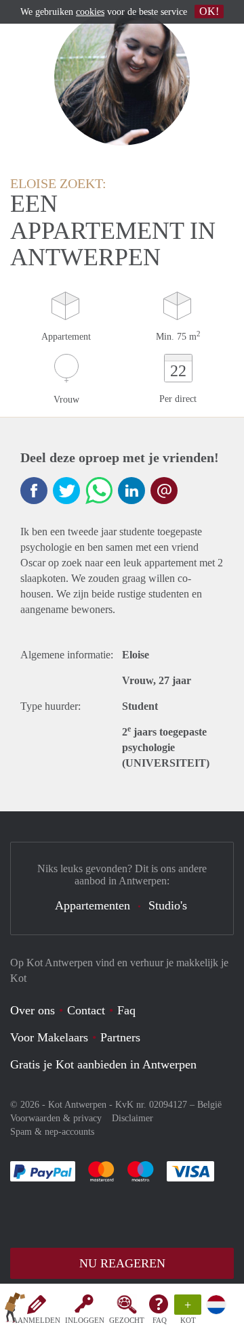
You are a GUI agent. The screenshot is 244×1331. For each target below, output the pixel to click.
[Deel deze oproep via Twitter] (66, 490)
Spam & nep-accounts (52, 1132)
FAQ (159, 1320)
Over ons (32, 1010)
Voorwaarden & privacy (56, 1118)
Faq (126, 1010)
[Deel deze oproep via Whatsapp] (99, 490)
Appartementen (92, 905)
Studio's (167, 905)
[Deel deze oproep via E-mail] (164, 490)
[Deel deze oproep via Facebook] (33, 490)
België (209, 1105)
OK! (209, 11)
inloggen (84, 1320)
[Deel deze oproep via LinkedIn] (131, 490)
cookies (90, 12)
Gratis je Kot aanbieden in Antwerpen (103, 1064)
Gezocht (126, 1320)
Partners (120, 1037)
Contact (86, 1010)
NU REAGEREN (122, 1263)
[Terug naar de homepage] (15, 1310)
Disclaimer (132, 1118)
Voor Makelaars (49, 1037)
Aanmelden (36, 1320)
